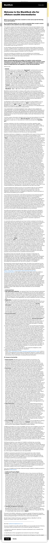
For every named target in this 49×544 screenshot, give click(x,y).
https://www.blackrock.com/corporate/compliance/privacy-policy (24, 351)
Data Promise (13, 469)
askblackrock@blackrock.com (16, 523)
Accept (7, 538)
